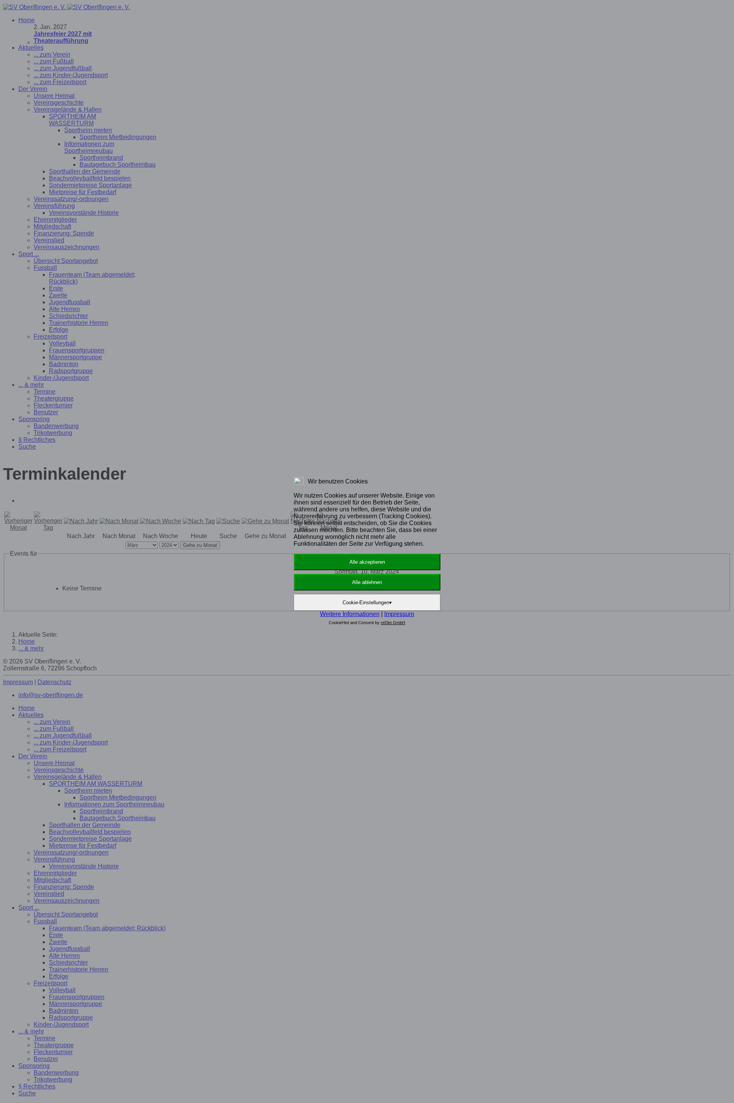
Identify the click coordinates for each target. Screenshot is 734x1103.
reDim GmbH (393, 622)
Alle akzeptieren (367, 562)
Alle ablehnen (367, 582)
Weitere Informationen (350, 614)
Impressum (399, 614)
